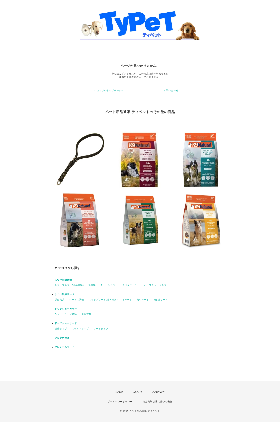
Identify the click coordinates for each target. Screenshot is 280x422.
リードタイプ (101, 328)
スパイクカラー (131, 285)
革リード (127, 299)
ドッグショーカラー (66, 308)
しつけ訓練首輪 (63, 279)
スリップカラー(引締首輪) (69, 285)
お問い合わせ (170, 90)
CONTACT (158, 392)
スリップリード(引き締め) (103, 299)
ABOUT (137, 392)
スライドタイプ (80, 328)
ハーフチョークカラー (156, 285)
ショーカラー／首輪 (66, 314)
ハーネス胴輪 (76, 299)
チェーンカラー (109, 285)
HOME (119, 392)
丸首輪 (92, 285)
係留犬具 (60, 299)
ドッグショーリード (66, 323)
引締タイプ (61, 328)
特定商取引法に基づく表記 (157, 401)
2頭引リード (161, 299)
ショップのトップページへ (109, 90)
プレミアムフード (64, 347)
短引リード (143, 299)
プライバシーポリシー (120, 401)
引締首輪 (86, 314)
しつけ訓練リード (64, 294)
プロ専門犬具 (62, 337)
